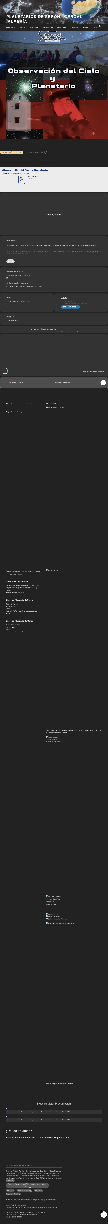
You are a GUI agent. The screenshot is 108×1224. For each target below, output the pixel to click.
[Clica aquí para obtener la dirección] (103, 382)
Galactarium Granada (28, 1176)
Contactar (74, 27)
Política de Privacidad (13, 1200)
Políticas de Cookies (28, 1200)
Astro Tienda (62, 27)
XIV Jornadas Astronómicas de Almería (19, 1165)
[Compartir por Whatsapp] (64, 329)
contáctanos (20, 592)
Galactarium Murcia (42, 1176)
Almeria (45, 1178)
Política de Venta (50, 1200)
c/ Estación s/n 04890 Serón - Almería (74, 303)
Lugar (64, 298)
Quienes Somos (47, 27)
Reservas (9, 27)
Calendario (43, 1171)
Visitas (21, 27)
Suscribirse (55, 1173)
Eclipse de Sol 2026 (55, 1178)
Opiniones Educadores (43, 1173)
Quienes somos (21, 1173)
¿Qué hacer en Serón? (33, 1178)
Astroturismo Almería (17, 1178)
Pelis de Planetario (55, 1171)
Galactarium (33, 27)
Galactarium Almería (12, 1176)
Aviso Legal (40, 1200)
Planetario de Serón (67, 301)
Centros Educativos (32, 1171)
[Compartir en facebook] (59, 329)
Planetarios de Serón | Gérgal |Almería (44, 19)
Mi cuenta (86, 27)
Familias (21, 1171)
